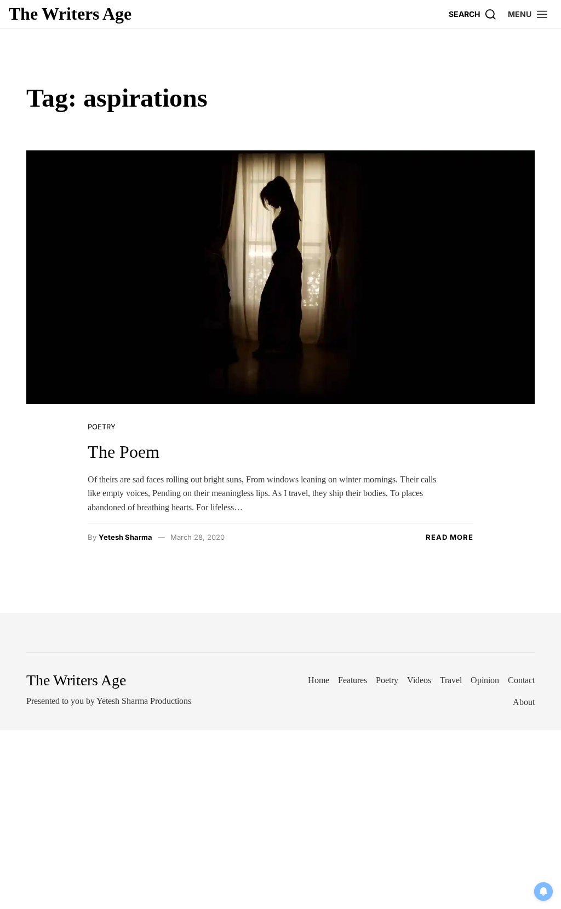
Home (318, 680)
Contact (521, 680)
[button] (528, 14)
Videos (419, 680)
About (524, 702)
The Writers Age (70, 14)
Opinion (485, 680)
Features (352, 680)
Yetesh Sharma (125, 537)
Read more (449, 537)
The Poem (123, 452)
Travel (451, 680)
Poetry (102, 426)
